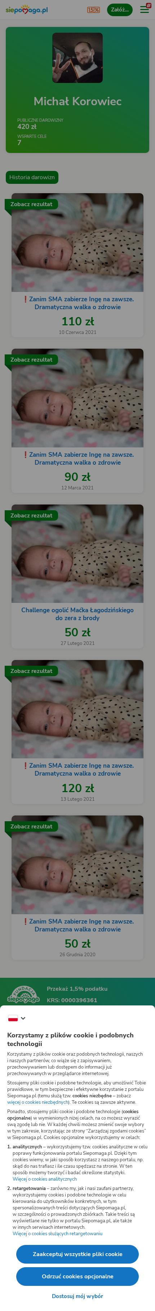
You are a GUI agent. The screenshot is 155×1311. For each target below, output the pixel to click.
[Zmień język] (16, 1018)
